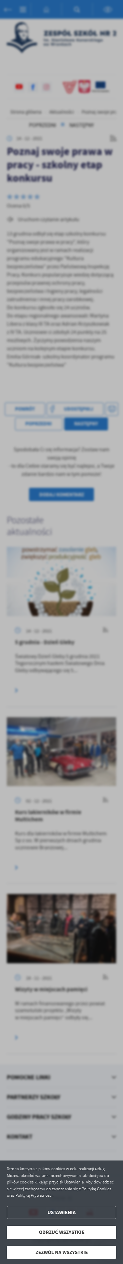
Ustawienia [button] (61, 1212)
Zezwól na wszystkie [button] (62, 1252)
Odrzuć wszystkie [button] (61, 1232)
